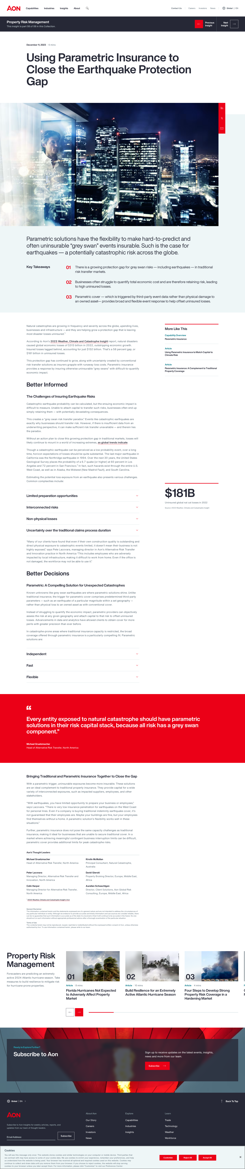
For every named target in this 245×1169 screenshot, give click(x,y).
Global (232, 8)
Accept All (207, 1157)
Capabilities (32, 8)
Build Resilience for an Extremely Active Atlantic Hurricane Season (150, 992)
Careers (191, 8)
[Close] (240, 1157)
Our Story (91, 1120)
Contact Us (176, 8)
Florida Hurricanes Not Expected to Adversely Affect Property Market (91, 994)
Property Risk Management (28, 21)
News (212, 8)
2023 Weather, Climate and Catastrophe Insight (79, 341)
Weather (169, 1132)
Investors (203, 8)
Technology (171, 1126)
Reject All (188, 1157)
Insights (64, 8)
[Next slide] (79, 1012)
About (77, 8)
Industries (49, 8)
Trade (168, 1120)
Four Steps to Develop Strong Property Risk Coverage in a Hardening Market (207, 994)
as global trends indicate (112, 442)
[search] (87, 8)
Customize (168, 1157)
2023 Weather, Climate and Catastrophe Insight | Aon (49, 900)
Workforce (170, 1138)
